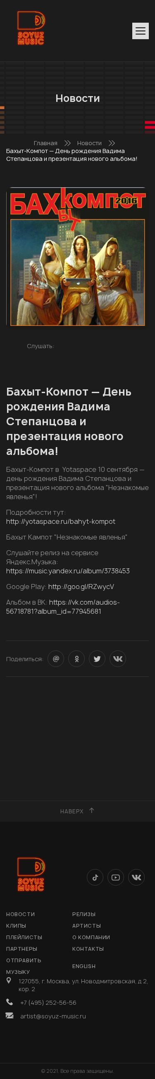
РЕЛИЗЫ (84, 914)
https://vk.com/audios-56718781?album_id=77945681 (63, 607)
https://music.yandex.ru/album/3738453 (68, 570)
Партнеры (22, 948)
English (83, 966)
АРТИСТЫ (86, 925)
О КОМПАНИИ (91, 937)
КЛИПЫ (16, 925)
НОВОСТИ (20, 914)
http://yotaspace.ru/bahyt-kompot (60, 521)
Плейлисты (24, 937)
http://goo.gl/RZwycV (81, 586)
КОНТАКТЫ (88, 948)
